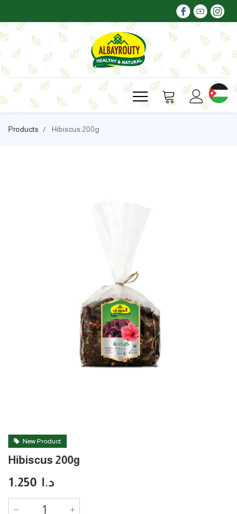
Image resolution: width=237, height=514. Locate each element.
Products (23, 129)
